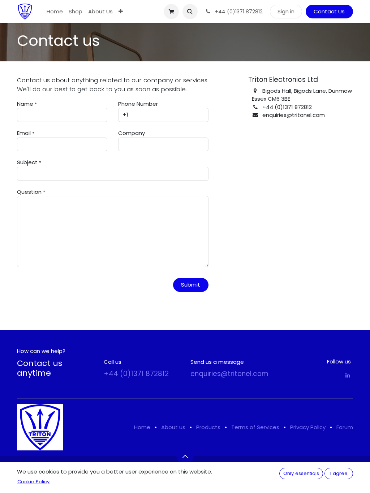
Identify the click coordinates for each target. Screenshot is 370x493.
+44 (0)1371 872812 (136, 374)
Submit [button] (190, 284)
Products (208, 427)
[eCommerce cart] (171, 11)
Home (142, 427)
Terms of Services (255, 427)
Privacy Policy (308, 427)
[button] (190, 11)
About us (173, 427)
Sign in (286, 11)
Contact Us (329, 11)
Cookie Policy (33, 481)
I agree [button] (339, 473)
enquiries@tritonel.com (229, 374)
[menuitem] (55, 12)
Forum (344, 427)
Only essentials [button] (301, 473)
